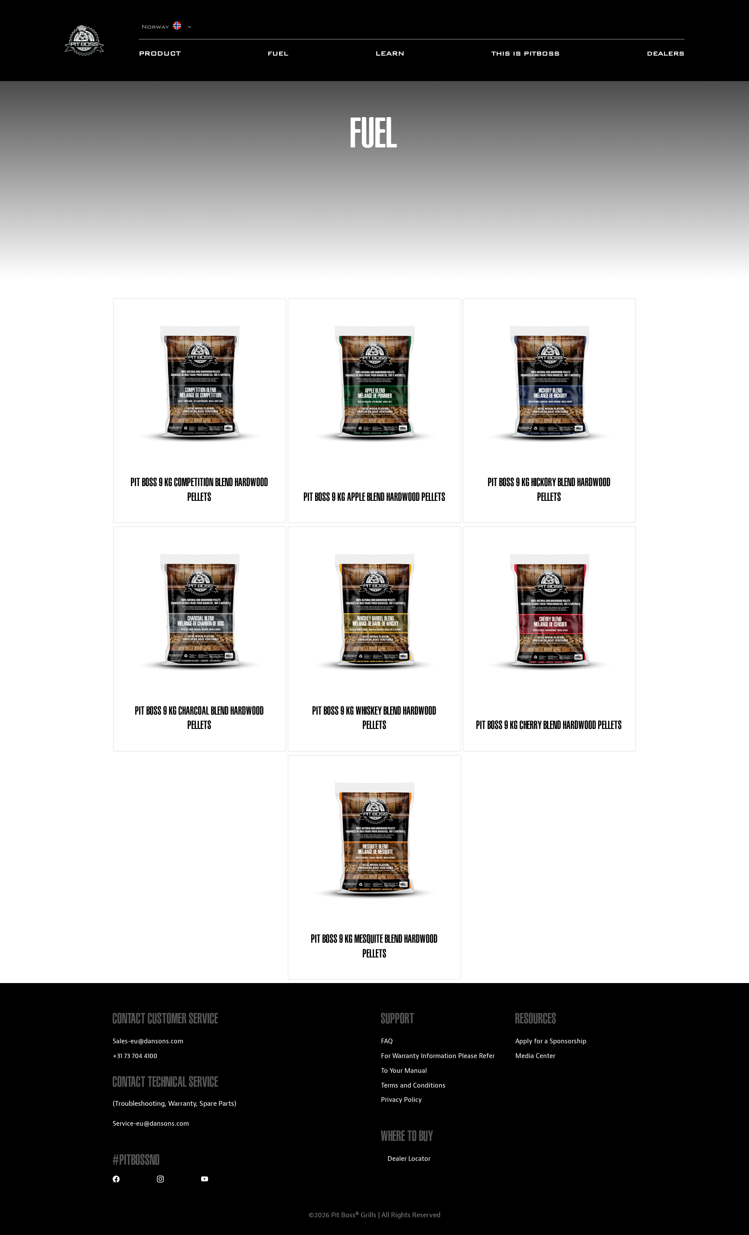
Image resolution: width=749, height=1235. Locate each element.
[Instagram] (160, 1180)
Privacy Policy (401, 1100)
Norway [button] (156, 26)
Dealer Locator (409, 1159)
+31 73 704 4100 (135, 1056)
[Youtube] (204, 1180)
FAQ (387, 1041)
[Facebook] (116, 1180)
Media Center (535, 1056)
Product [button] (159, 53)
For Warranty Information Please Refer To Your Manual (438, 1063)
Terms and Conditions (413, 1085)
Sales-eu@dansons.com (148, 1041)
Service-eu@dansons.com (151, 1124)
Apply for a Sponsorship (550, 1041)
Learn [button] (389, 53)
